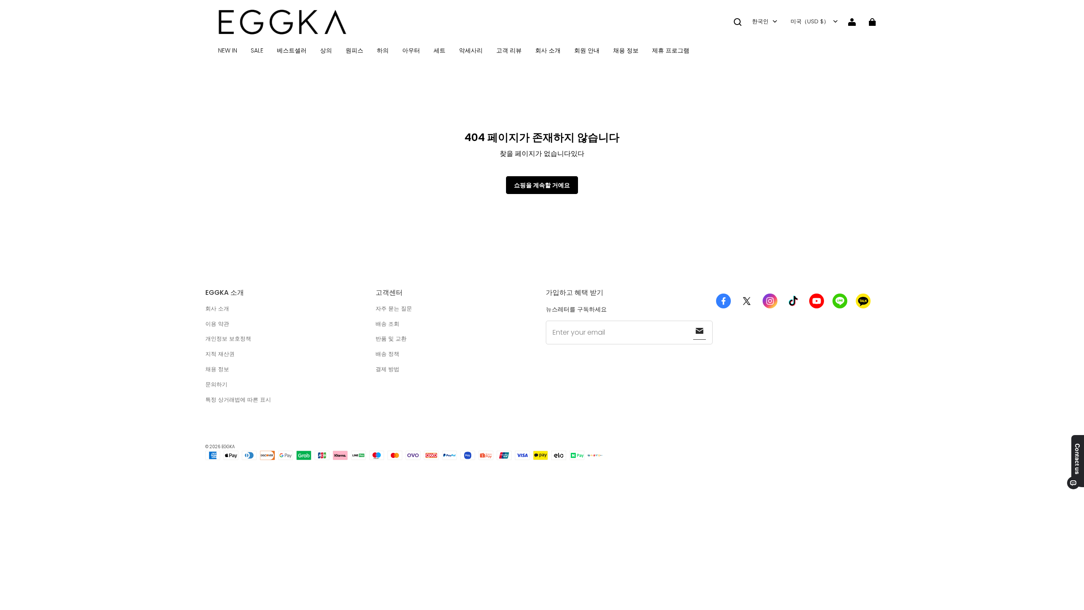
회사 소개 (548, 50)
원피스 (354, 50)
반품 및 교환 (391, 339)
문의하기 (216, 384)
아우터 (411, 50)
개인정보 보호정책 (228, 339)
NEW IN (227, 50)
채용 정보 (626, 50)
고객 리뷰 (509, 50)
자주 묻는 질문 (394, 309)
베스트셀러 (292, 50)
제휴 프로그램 (670, 50)
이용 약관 (217, 324)
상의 (326, 50)
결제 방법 (387, 369)
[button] (737, 22)
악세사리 (471, 50)
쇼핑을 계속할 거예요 (542, 185)
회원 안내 (587, 50)
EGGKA (228, 447)
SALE (257, 50)
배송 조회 (387, 324)
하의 (383, 50)
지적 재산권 (220, 354)
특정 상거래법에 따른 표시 (238, 400)
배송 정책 (387, 354)
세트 (439, 50)
